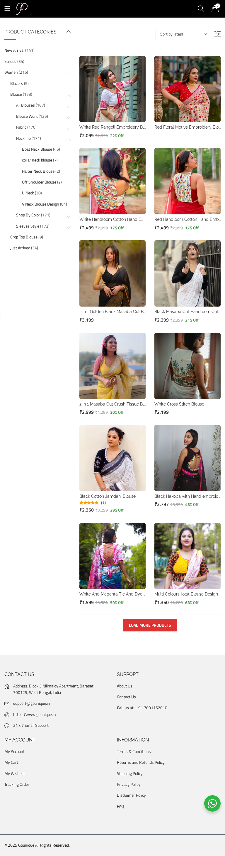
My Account (14, 751)
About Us (124, 686)
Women (11, 72)
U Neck (28, 193)
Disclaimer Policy (131, 795)
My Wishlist (14, 773)
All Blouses (25, 105)
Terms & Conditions (134, 751)
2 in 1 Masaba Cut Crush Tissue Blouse (116, 404)
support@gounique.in (31, 703)
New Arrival (14, 50)
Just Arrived (20, 248)
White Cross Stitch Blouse (179, 404)
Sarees (10, 61)
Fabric (21, 127)
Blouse (16, 94)
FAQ (120, 806)
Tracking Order (16, 784)
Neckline (23, 138)
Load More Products (150, 625)
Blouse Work (27, 116)
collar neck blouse (37, 160)
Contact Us (126, 697)
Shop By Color (28, 215)
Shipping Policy (130, 773)
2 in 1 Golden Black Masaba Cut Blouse (116, 311)
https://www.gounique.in (34, 714)
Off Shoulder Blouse (39, 182)
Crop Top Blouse (24, 237)
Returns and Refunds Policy (141, 762)
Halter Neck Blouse (38, 171)
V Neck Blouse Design (40, 204)
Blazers (16, 83)
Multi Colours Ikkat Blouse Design (186, 594)
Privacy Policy (128, 784)
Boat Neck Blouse (37, 149)
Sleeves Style (27, 226)
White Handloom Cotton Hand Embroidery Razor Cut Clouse (137, 219)
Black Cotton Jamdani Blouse (107, 496)
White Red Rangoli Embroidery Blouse (116, 127)
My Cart (11, 762)
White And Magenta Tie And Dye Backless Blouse (127, 594)
